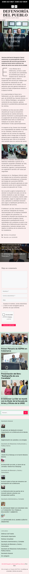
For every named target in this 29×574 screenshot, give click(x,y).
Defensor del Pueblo (6, 346)
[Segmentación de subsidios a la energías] (3, 436)
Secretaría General (7, 553)
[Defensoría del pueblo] (1, 14)
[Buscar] (25, 413)
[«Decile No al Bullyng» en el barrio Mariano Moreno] (3, 451)
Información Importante (8, 536)
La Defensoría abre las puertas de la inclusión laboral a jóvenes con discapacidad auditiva (12, 493)
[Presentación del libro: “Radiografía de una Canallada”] (14, 369)
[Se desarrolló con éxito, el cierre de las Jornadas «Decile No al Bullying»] (3, 461)
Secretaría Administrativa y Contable (12, 541)
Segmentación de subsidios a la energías (14, 440)
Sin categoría (4, 371)
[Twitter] (16, 6)
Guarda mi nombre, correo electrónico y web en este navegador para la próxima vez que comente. (15, 305)
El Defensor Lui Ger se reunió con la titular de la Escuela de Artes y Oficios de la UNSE (14, 401)
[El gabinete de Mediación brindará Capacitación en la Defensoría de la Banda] (3, 427)
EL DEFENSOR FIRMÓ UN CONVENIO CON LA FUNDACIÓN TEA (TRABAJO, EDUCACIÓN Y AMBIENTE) (14, 510)
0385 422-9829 (21, 2)
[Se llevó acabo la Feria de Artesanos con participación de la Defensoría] (3, 478)
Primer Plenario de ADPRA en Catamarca (14, 350)
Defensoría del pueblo (15, 13)
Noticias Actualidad (10, 235)
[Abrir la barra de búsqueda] (28, 20)
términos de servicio (17, 571)
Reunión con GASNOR (10, 237)
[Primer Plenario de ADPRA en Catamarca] (14, 344)
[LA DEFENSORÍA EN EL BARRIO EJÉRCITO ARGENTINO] (3, 516)
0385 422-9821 (8, 2)
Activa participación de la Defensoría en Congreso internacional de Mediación (12, 247)
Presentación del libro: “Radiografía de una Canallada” (11, 376)
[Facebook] (12, 6)
